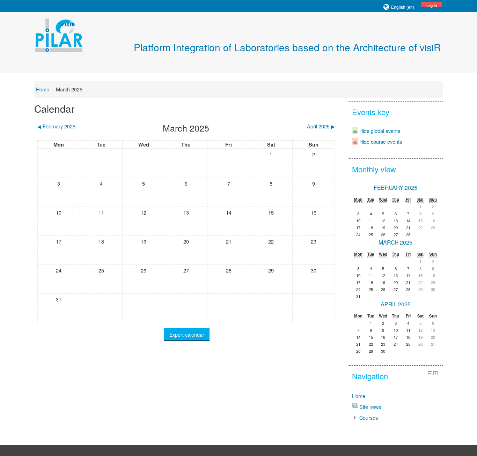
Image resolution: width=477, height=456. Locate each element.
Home (42, 89)
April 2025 (396, 304)
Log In (431, 4)
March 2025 (69, 89)
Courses (368, 417)
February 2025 (395, 188)
